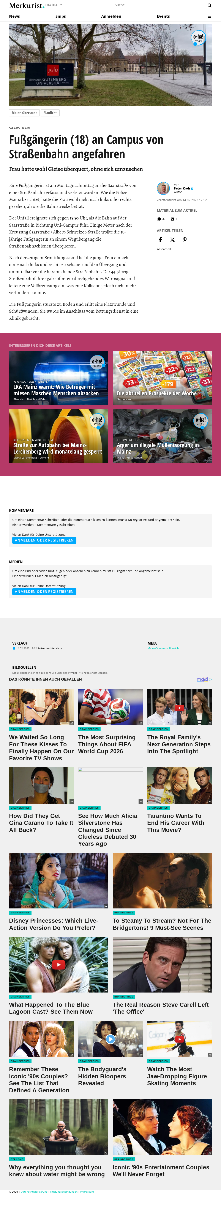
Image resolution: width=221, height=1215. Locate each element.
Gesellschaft (134, 457)
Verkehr (44, 457)
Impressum (87, 1191)
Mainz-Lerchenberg (25, 457)
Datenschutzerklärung (34, 1191)
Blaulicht (50, 112)
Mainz (120, 457)
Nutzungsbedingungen (63, 1191)
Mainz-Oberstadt (24, 112)
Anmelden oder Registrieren (44, 540)
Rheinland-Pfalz (36, 399)
